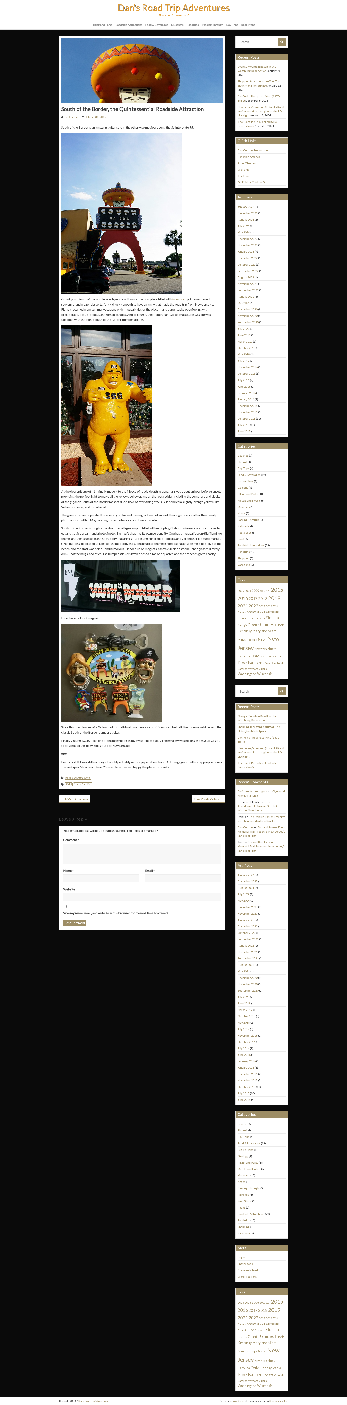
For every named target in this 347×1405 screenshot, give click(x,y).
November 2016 (248, 367)
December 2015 (248, 405)
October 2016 (246, 373)
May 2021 (244, 303)
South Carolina (82, 784)
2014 (268, 591)
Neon (262, 639)
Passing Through (212, 24)
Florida (272, 617)
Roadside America (249, 156)
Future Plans (245, 481)
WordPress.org (247, 1276)
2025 (276, 606)
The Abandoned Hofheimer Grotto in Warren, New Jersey (258, 806)
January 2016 (246, 399)
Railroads (243, 526)
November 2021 (248, 283)
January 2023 (246, 251)
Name (68, 870)
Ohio (255, 655)
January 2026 (246, 206)
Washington (247, 674)
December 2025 (248, 213)
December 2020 (248, 309)
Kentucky (245, 631)
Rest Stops (248, 24)
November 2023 (248, 245)
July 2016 (243, 380)
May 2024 (244, 232)
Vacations (244, 564)
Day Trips (232, 24)
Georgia (242, 625)
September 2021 (248, 290)
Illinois (280, 625)
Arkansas (252, 611)
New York (260, 649)
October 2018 (246, 348)
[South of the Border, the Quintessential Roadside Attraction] (142, 70)
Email (150, 870)
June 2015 (244, 431)
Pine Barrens (251, 662)
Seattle (270, 663)
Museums (177, 24)
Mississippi (251, 639)
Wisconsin (265, 674)
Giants (253, 624)
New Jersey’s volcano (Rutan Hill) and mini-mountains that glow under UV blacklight (261, 111)
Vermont (253, 668)
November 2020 (248, 315)
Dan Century (71, 117)
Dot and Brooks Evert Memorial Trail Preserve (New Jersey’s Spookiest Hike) (261, 831)
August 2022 (246, 277)
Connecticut (244, 618)
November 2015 (248, 412)
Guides (267, 624)
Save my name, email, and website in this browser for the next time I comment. (116, 913)
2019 (274, 598)
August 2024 (246, 219)
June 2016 (244, 386)
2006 (241, 590)
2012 (262, 591)
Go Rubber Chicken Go (252, 182)
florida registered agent (252, 791)
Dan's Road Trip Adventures (174, 7)
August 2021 (246, 296)
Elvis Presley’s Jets (208, 799)
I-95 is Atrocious (74, 799)
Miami (272, 631)
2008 (248, 590)
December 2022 (248, 258)
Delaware (260, 618)
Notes (241, 513)
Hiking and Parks (102, 24)
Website (69, 889)
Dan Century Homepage (253, 150)
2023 (262, 606)
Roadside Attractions (128, 24)
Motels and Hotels (249, 500)
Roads (241, 539)
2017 (253, 598)
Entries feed (245, 1263)
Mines (242, 639)
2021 (243, 605)
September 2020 (248, 322)
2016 (243, 598)
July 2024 (243, 226)
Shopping (243, 558)
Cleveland (272, 611)
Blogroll (242, 462)
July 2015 (243, 425)
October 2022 (246, 264)
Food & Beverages (156, 24)
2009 (256, 591)
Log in (241, 1257)
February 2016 (247, 393)
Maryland (259, 631)
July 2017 (243, 360)
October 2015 (246, 418)
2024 (269, 606)
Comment (71, 840)
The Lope (244, 176)
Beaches (243, 455)
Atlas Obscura (247, 163)
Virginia (263, 668)
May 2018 (244, 354)
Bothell (261, 612)
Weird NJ (243, 169)
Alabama (242, 612)
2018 (263, 598)
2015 (68, 784)
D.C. (252, 618)
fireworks (179, 299)
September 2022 (248, 271)
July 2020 (243, 328)
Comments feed (248, 1270)
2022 (253, 605)
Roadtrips (193, 24)
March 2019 (245, 341)
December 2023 (248, 238)
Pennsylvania (270, 656)
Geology (243, 487)
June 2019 (244, 335)
